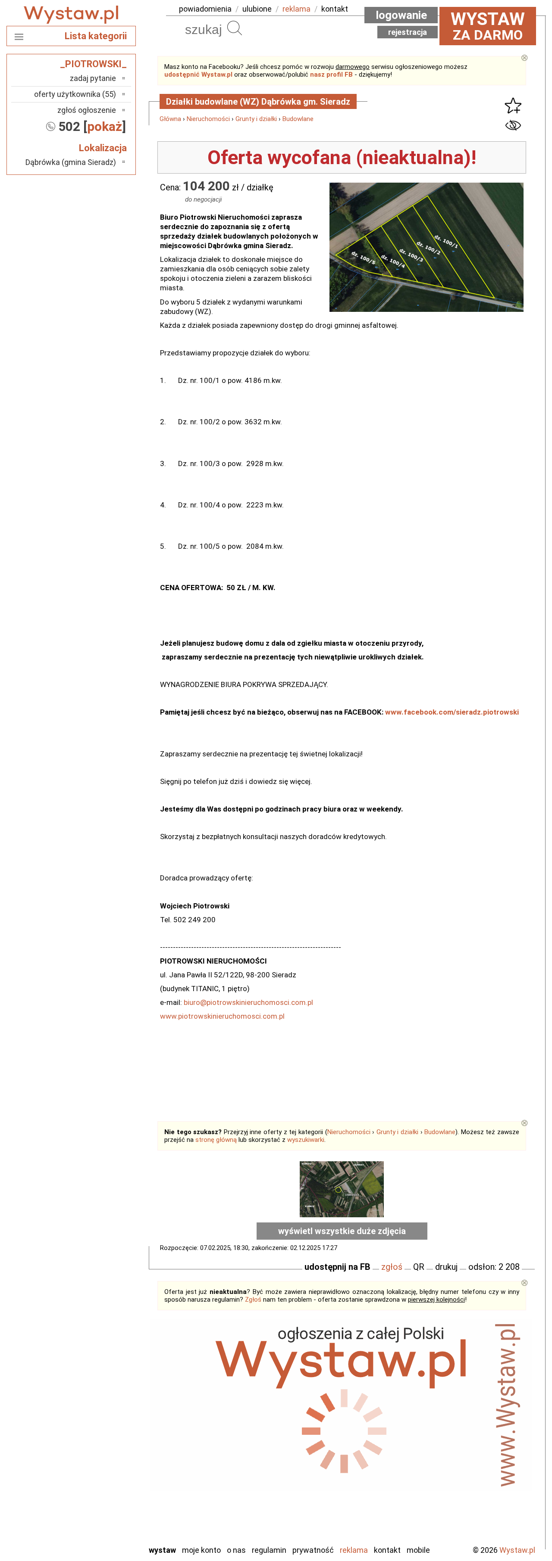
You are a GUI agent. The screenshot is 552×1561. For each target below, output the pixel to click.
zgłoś (391, 1267)
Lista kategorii (96, 36)
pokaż (104, 126)
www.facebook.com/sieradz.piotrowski (452, 712)
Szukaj (234, 28)
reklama (296, 8)
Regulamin (269, 1550)
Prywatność (313, 1550)
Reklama (354, 1550)
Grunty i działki (256, 119)
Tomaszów (99, 1491)
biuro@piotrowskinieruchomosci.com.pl (248, 1002)
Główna (170, 119)
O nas (236, 1550)
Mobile (418, 1550)
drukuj (446, 1267)
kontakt (334, 8)
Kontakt (387, 1550)
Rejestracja (407, 32)
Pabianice (101, 1444)
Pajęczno (102, 1456)
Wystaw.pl (517, 1550)
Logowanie (401, 15)
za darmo (488, 26)
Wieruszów (99, 1526)
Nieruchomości (208, 119)
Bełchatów (99, 1386)
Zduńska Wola (94, 1537)
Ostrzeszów (97, 1433)
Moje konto (201, 1550)
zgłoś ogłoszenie (86, 110)
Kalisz (107, 1421)
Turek (107, 1503)
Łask (108, 1398)
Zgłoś (253, 1299)
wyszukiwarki (305, 1140)
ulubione (257, 8)
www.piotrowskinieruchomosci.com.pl (222, 1016)
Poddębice (99, 1468)
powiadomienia (205, 8)
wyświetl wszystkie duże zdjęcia (342, 1231)
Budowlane (298, 119)
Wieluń (106, 1514)
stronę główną (216, 1140)
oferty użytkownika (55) (75, 94)
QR (418, 1267)
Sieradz (104, 1479)
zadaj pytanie (93, 78)
